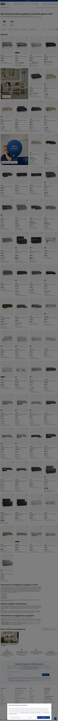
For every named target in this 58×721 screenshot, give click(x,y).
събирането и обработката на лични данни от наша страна (30, 712)
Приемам (43, 717)
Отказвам (30, 717)
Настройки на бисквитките (15, 717)
